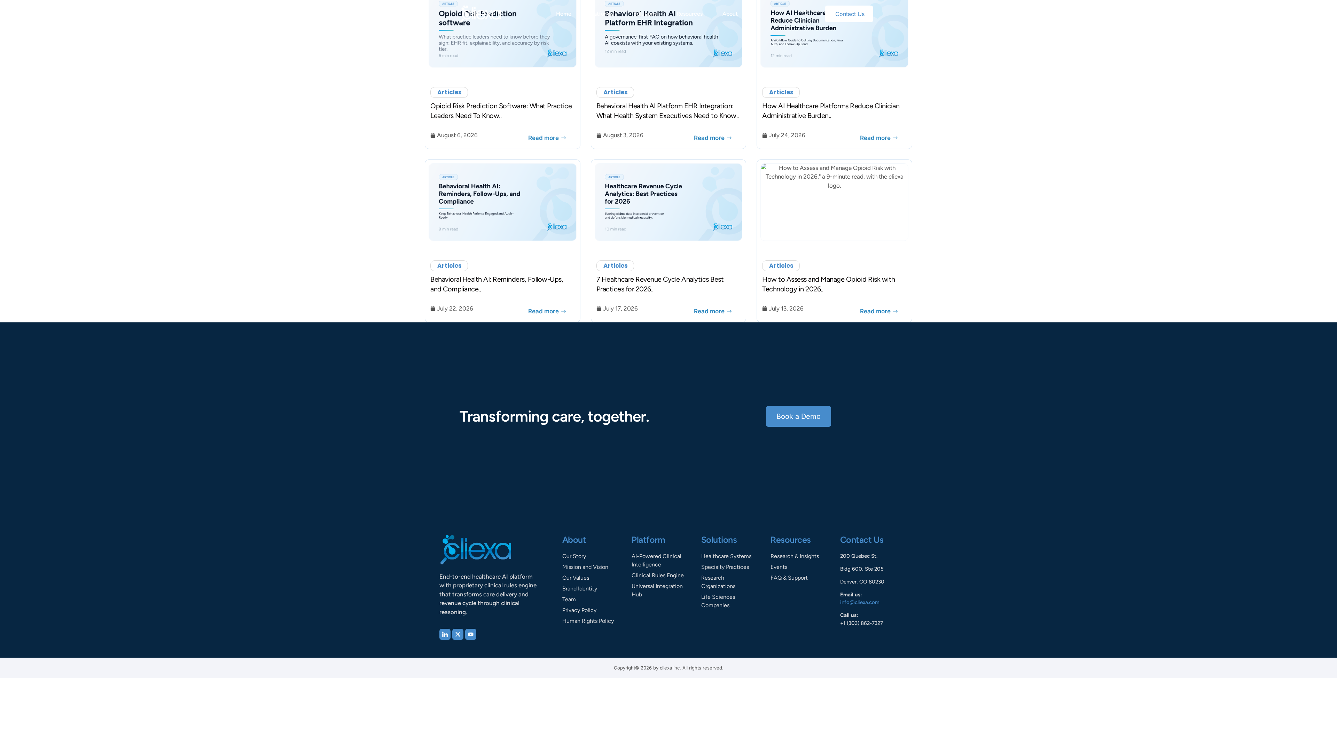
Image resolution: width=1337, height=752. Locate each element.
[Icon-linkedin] (445, 634)
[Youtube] (470, 634)
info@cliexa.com (859, 602)
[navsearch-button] (806, 14)
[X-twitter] (457, 634)
